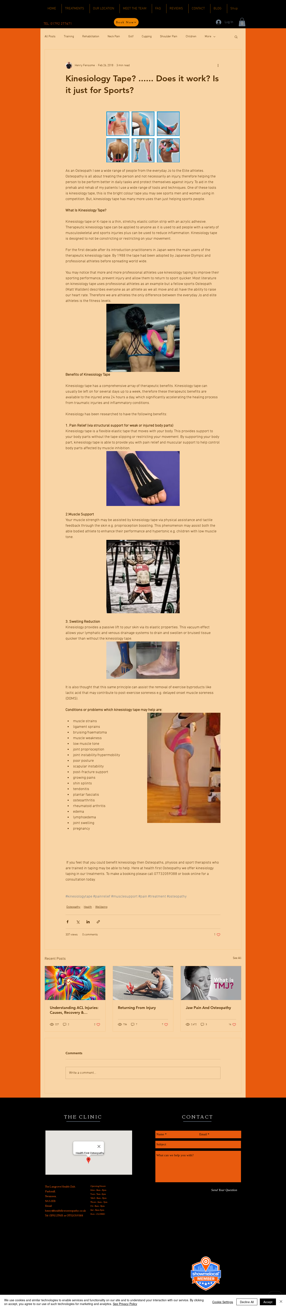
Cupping (147, 36)
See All (237, 958)
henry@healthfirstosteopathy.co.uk (65, 1210)
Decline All (247, 1302)
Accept (267, 1302)
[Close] (280, 1302)
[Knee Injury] (75, 983)
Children (191, 36)
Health (88, 907)
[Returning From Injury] (143, 983)
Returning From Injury (137, 1007)
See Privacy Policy (125, 1304)
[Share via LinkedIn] (88, 922)
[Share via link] (98, 922)
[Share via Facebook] (68, 922)
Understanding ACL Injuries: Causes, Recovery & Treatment (74, 1010)
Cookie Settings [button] (222, 1302)
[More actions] (217, 65)
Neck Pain (114, 36)
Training (69, 36)
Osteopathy (73, 907)
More (208, 36)
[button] (242, 22)
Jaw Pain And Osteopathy (208, 1007)
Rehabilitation (90, 36)
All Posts (50, 36)
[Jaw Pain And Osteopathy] (211, 983)
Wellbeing (101, 907)
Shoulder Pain (168, 36)
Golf (130, 36)
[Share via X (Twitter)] (78, 922)
